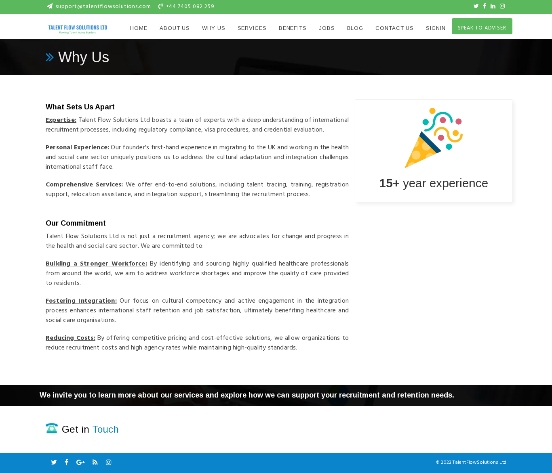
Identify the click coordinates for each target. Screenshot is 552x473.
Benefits (293, 28)
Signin (435, 28)
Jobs (327, 28)
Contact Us (394, 28)
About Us (175, 28)
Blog (355, 28)
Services (252, 28)
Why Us (213, 28)
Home (138, 28)
